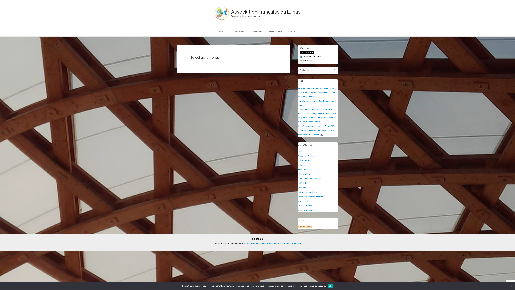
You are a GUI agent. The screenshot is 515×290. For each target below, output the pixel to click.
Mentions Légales (268, 243)
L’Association (239, 31)
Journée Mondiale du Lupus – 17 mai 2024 (316, 126)
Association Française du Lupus (266, 12)
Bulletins (301, 165)
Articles (221, 31)
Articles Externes (305, 160)
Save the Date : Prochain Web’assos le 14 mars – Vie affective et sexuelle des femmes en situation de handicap (318, 92)
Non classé (303, 201)
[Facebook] (253, 239)
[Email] (261, 239)
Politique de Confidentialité (289, 243)
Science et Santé (305, 206)
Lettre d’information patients (310, 197)
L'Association (304, 174)
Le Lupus (302, 187)
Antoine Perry (253, 243)
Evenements (256, 31)
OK (330, 286)
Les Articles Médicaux (307, 192)
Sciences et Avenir (306, 210)
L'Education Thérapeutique (309, 178)
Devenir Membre (275, 31)
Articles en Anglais (306, 156)
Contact (291, 31)
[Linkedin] (257, 239)
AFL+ (300, 151)
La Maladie (302, 183)
